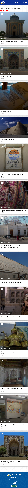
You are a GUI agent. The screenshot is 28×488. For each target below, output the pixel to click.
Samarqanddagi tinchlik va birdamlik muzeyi (12, 425)
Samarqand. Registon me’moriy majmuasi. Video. (10, 462)
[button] (22, 2)
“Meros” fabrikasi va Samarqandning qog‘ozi (12, 175)
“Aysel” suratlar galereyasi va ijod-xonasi (13, 211)
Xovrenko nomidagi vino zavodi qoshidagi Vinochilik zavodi (11, 246)
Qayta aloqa (17, 479)
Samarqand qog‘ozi (7, 111)
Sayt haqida (10, 479)
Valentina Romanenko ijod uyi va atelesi (13, 317)
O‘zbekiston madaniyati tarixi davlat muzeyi (12, 352)
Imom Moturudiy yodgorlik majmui (12, 41)
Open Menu (25, 2)
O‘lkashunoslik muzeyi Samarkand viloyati (12, 389)
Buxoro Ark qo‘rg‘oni (7, 139)
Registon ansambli (6, 76)
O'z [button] (16, 2)
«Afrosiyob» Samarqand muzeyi (11, 282)
